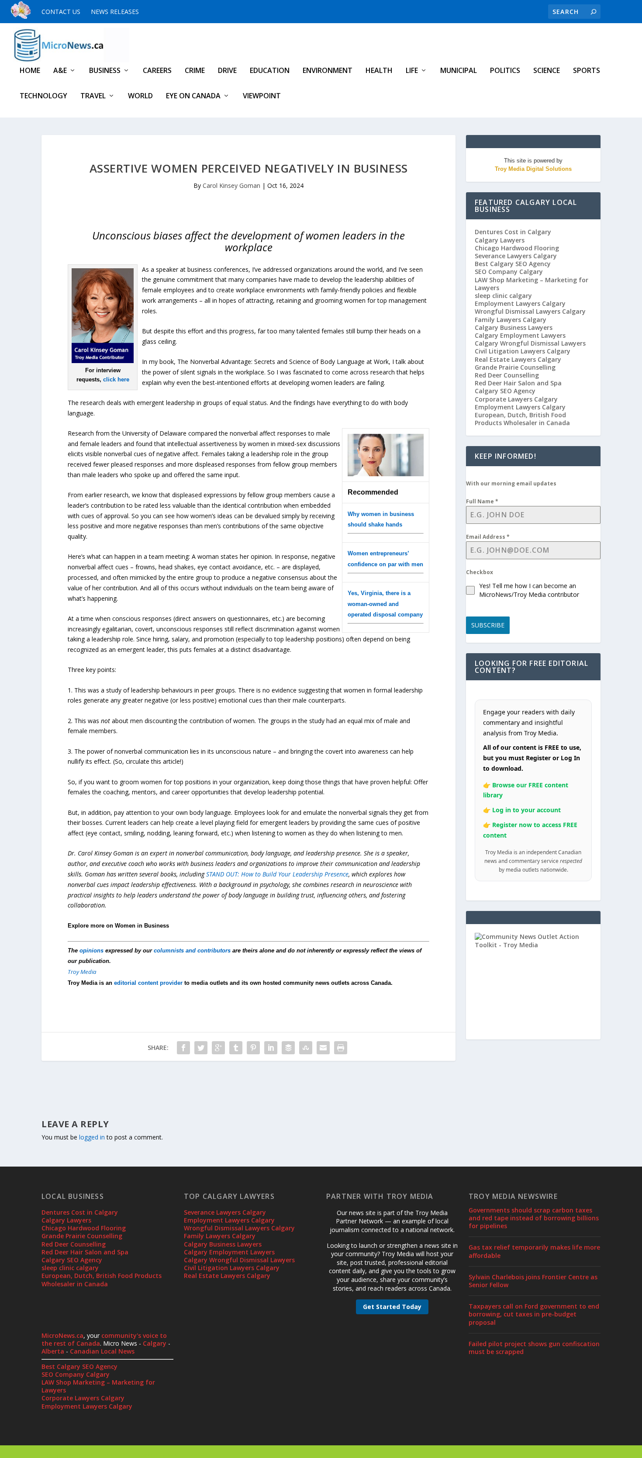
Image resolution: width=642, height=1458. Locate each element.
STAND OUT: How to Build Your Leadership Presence (277, 874)
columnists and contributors (192, 950)
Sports (586, 71)
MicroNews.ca (62, 1335)
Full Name (482, 501)
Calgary (154, 1343)
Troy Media (82, 972)
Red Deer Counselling (507, 375)
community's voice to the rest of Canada (104, 1339)
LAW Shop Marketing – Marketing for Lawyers (531, 284)
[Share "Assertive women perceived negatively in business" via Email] (323, 1047)
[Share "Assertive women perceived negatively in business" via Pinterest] (253, 1047)
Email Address (488, 536)
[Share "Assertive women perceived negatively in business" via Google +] (218, 1047)
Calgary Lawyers (500, 240)
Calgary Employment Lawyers (520, 335)
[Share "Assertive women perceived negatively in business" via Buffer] (288, 1047)
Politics (505, 71)
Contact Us (60, 11)
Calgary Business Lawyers (513, 327)
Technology (43, 96)
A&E (60, 71)
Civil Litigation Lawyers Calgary (522, 351)
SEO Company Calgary (509, 271)
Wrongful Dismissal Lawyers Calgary (530, 311)
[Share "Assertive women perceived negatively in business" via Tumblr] (236, 1047)
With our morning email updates (511, 483)
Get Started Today (392, 1306)
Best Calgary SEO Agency (513, 264)
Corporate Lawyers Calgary (516, 399)
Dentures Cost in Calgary (513, 232)
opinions (91, 950)
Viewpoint (262, 96)
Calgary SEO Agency (505, 391)
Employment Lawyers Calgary (520, 303)
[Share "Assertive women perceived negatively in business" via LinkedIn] (271, 1047)
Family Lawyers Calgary (510, 319)
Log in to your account (526, 810)
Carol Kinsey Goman (231, 185)
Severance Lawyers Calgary (516, 256)
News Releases (115, 11)
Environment (327, 71)
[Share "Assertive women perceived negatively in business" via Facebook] (183, 1047)
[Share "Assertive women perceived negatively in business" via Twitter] (201, 1047)
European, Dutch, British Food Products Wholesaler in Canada (522, 419)
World (140, 96)
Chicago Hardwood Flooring (517, 248)
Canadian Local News (102, 1351)
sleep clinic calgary (503, 295)
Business (105, 71)
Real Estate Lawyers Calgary (518, 359)
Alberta (52, 1351)
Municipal (458, 71)
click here (116, 379)
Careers (157, 71)
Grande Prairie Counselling (515, 367)
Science (546, 71)
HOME (30, 71)
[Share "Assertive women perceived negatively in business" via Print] (340, 1047)
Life (412, 71)
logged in (92, 1137)
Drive (227, 71)
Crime (195, 71)
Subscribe (487, 625)
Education (270, 71)
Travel (93, 96)
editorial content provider (148, 983)
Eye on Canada (193, 96)
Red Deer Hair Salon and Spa (518, 383)
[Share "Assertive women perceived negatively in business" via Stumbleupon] (305, 1047)
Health (379, 71)
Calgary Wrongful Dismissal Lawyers (530, 343)
